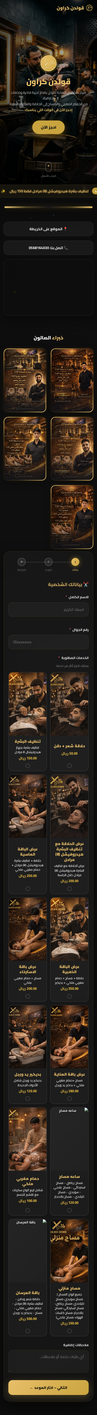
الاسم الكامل (77, 597)
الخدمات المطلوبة (73, 658)
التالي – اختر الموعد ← (48, 1387)
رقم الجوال (79, 630)
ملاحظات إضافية (76, 1345)
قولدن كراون (70, 8)
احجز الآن (48, 127)
